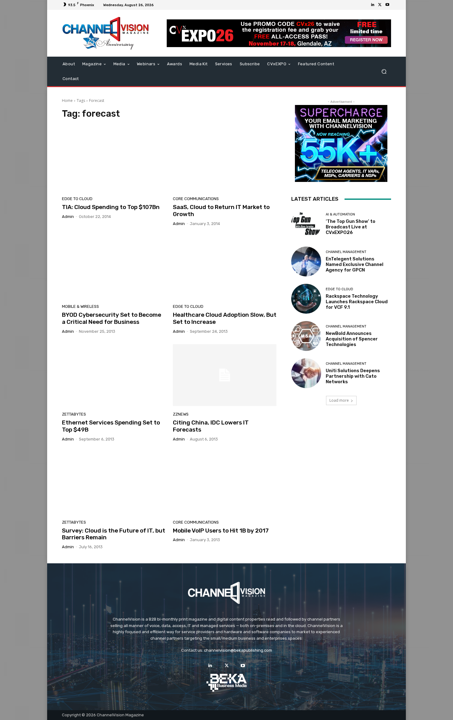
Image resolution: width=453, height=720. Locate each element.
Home (67, 100)
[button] (384, 71)
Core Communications (196, 199)
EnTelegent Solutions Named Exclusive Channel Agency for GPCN (354, 264)
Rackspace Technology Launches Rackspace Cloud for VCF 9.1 (357, 301)
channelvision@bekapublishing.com (238, 650)
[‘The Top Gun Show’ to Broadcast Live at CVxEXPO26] (306, 224)
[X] (380, 5)
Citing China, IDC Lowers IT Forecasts (211, 426)
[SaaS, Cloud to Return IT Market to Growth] (224, 159)
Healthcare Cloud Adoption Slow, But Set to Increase (224, 318)
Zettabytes (74, 414)
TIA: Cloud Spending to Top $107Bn (111, 207)
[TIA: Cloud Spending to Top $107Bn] (113, 159)
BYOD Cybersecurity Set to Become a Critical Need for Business (111, 318)
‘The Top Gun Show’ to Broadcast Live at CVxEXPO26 (350, 227)
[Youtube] (387, 5)
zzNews (181, 414)
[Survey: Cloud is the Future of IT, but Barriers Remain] (113, 483)
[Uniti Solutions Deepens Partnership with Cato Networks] (306, 373)
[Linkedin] (372, 5)
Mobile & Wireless (80, 306)
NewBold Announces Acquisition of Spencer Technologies (352, 339)
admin (68, 216)
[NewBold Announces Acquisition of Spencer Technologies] (306, 336)
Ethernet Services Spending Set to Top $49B (111, 426)
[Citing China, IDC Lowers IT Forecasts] (224, 375)
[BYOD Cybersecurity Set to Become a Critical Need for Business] (113, 267)
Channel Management (346, 252)
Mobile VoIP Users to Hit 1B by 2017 (221, 530)
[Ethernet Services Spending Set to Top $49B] (113, 375)
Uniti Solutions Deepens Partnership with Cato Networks (353, 376)
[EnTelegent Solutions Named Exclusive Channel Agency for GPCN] (306, 261)
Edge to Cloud (77, 199)
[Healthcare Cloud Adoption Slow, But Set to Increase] (224, 267)
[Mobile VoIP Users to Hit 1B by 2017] (224, 483)
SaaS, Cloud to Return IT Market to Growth (221, 210)
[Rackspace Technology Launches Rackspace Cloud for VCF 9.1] (306, 299)
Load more (339, 400)
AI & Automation (340, 214)
